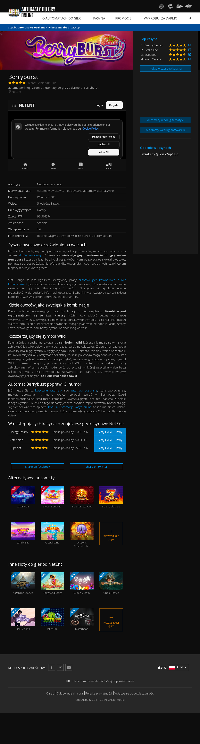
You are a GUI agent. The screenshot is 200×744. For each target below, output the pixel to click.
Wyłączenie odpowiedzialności (134, 693)
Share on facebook (37, 466)
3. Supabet (148, 54)
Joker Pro (49, 620)
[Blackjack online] (170, 6)
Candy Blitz (23, 538)
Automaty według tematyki (165, 120)
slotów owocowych (32, 255)
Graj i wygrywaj (110, 432)
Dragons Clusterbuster (82, 540)
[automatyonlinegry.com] (32, 11)
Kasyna (99, 18)
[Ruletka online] (161, 6)
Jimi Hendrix (20, 620)
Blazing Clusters (111, 502)
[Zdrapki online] (188, 6)
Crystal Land (52, 538)
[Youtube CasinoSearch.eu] (68, 667)
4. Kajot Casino (151, 59)
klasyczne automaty (48, 390)
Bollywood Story (51, 584)
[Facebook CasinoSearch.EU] (51, 667)
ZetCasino (16, 440)
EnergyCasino (19, 432)
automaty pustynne (84, 390)
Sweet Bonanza (51, 497)
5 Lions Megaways (81, 502)
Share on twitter (96, 466)
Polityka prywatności (98, 693)
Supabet (15, 448)
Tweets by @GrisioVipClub (159, 154)
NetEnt (16, 92)
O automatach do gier (61, 18)
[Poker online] (179, 6)
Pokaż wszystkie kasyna (165, 68)
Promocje (123, 18)
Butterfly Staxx (80, 584)
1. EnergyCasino (151, 45)
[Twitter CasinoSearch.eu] (60, 667)
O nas (50, 693)
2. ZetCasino (149, 50)
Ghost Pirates (109, 584)
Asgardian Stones (22, 584)
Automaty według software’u (165, 130)
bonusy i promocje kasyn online (70, 407)
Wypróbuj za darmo (160, 18)
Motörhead (79, 620)
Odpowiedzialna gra (70, 693)
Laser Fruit (20, 497)
